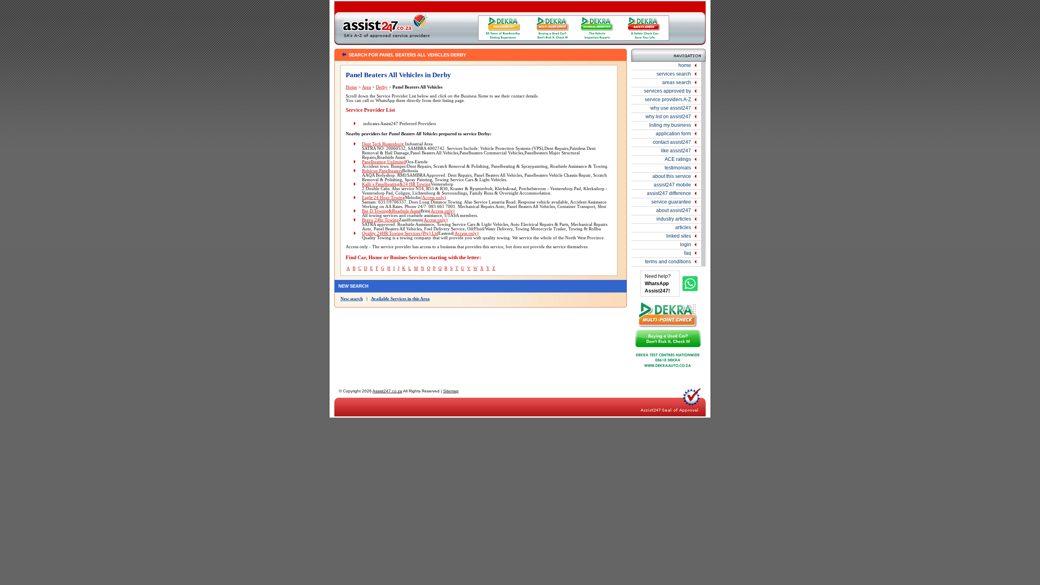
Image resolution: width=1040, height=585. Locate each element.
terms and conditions (668, 261)
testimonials (678, 168)
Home (351, 87)
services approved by (667, 91)
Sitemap (451, 391)
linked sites (678, 236)
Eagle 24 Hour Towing (383, 197)
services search (673, 74)
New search (351, 299)
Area (366, 87)
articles (683, 227)
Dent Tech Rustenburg (383, 144)
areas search (676, 82)
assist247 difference (669, 193)
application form (673, 133)
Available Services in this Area (400, 299)
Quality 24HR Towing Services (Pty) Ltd (400, 233)
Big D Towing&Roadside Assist (391, 211)
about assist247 (673, 210)
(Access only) (433, 197)
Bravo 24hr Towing (380, 220)
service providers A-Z (668, 99)
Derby (382, 87)
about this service (671, 176)
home (684, 65)
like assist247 (676, 151)
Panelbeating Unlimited (384, 162)
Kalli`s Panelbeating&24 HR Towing (396, 184)
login (685, 244)
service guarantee (671, 202)
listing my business (670, 125)
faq (687, 253)
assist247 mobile (672, 185)
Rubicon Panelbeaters (382, 171)
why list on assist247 (668, 116)
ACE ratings (678, 159)
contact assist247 (672, 142)
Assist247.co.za (387, 391)
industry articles (673, 219)
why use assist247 (670, 108)
